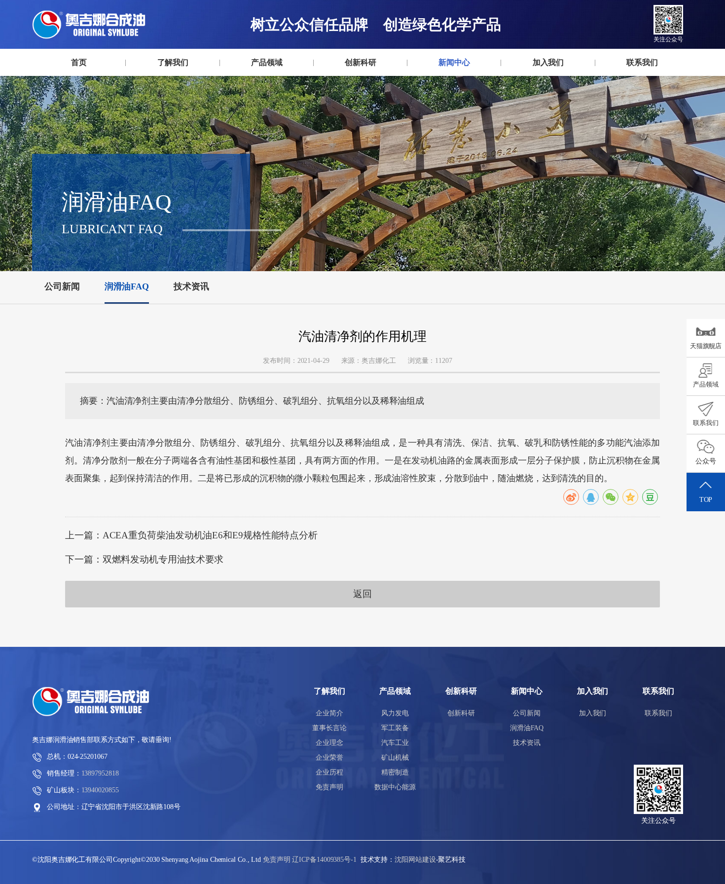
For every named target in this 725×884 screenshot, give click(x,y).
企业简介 (172, 77)
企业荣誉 (329, 757)
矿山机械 (395, 757)
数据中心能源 (394, 787)
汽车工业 (267, 81)
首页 (79, 62)
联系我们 (642, 62)
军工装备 (266, 80)
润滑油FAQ (454, 80)
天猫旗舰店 (706, 346)
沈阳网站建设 (415, 859)
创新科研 (360, 62)
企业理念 (172, 81)
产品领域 (267, 62)
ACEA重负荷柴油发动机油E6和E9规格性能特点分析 (210, 535)
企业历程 (329, 772)
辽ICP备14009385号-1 (324, 859)
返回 (362, 594)
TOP (706, 499)
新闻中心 (454, 62)
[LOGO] (91, 24)
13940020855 (100, 790)
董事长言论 (173, 80)
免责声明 (329, 787)
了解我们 (173, 62)
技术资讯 (454, 81)
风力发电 (266, 77)
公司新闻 (454, 77)
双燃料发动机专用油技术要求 (163, 559)
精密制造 (395, 772)
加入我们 (548, 62)
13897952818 (100, 773)
